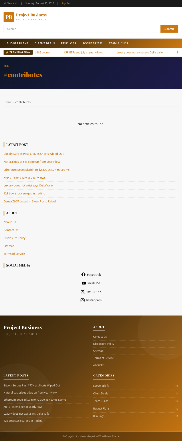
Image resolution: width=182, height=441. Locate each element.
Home (8, 102)
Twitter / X (93, 292)
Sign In (65, 3)
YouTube (93, 283)
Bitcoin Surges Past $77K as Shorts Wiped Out (34, 154)
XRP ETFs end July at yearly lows (77, 52)
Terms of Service (14, 254)
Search (169, 29)
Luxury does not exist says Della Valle (134, 52)
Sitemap (9, 246)
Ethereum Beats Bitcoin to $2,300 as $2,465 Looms (36, 170)
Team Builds (118, 43)
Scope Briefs (93, 43)
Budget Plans (17, 43)
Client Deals (45, 43)
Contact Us (11, 230)
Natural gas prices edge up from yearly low (32, 162)
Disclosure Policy (15, 238)
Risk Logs (68, 43)
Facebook (94, 274)
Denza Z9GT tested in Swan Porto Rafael (30, 201)
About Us (10, 222)
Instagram (94, 300)
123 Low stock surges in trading (24, 193)
